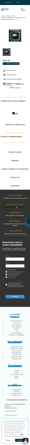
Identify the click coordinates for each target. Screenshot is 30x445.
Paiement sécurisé (16, 393)
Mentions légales (17, 333)
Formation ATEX (16, 359)
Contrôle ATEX (16, 355)
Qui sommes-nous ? (17, 321)
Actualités (17, 391)
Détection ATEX (16, 351)
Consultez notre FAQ (10, 207)
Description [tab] (9, 84)
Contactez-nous (16, 395)
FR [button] (19, 2)
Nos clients (16, 323)
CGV (16, 331)
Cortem (16, 376)
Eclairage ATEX (16, 353)
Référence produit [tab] (15, 87)
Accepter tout (20, 440)
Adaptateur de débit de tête (15, 125)
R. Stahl (16, 370)
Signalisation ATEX (16, 347)
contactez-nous (22, 207)
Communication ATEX (16, 349)
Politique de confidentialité (16, 335)
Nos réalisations (16, 325)
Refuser (8, 440)
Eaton (16, 378)
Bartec (17, 372)
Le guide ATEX (16, 390)
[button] (2, 115)
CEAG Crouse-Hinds (16, 374)
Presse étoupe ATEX (16, 357)
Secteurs (16, 329)
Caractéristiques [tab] (19, 84)
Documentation (16, 327)
